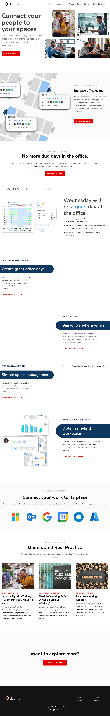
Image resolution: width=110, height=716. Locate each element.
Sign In (86, 4)
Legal (97, 697)
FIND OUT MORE (83, 121)
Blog (79, 4)
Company (79, 697)
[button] (49, 4)
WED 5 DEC (17, 189)
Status (97, 700)
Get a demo (97, 4)
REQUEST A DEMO (10, 53)
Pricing (71, 4)
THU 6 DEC (43, 189)
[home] (12, 4)
